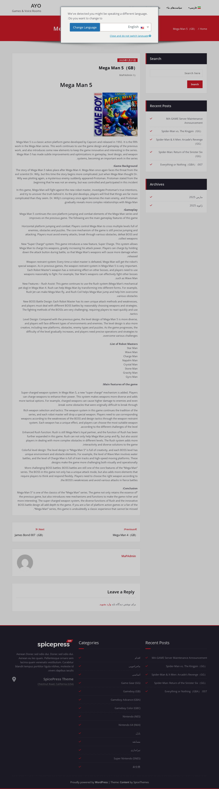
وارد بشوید (105, 604)
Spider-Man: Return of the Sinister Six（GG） (180, 683)
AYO (36, 5)
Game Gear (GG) (130, 683)
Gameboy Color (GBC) (127, 708)
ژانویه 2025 (196, 205)
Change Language (85, 27)
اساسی (136, 674)
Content (124, 782)
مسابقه (136, 741)
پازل (138, 733)
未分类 (136, 766)
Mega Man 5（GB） (184, 28)
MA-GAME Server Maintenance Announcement (179, 657)
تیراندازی (135, 750)
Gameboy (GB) (131, 691)
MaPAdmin (125, 75)
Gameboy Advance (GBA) (125, 699)
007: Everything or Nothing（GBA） (181, 164)
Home (203, 28)
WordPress (101, 782)
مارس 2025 (196, 197)
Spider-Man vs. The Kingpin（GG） (182, 131)
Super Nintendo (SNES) (127, 758)
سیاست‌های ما (175, 7)
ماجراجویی (134, 666)
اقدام (137, 657)
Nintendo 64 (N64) (129, 725)
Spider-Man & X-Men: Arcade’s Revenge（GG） (179, 674)
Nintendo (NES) (131, 716)
